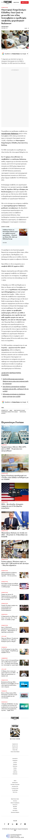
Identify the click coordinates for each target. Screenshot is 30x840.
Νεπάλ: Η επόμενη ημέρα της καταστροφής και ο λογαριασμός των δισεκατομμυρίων (9, 608)
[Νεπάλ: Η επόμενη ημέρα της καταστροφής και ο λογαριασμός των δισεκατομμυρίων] (24, 608)
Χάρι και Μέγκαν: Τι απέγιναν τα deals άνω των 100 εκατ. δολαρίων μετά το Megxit (9, 639)
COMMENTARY (4, 658)
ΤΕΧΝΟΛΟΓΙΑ (4, 647)
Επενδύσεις (15, 766)
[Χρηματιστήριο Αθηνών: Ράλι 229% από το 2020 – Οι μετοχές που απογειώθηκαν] (15, 434)
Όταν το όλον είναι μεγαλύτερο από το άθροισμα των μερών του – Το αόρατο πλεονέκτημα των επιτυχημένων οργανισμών (10, 662)
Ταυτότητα (15, 800)
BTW (15, 830)
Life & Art (15, 762)
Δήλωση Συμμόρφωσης (15, 802)
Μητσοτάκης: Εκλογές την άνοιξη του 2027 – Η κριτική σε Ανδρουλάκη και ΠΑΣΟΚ (14, 535)
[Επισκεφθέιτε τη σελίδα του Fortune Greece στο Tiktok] (20, 824)
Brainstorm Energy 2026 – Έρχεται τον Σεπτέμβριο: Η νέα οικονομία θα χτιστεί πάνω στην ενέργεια (10, 684)
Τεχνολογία (15, 764)
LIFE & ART (3, 636)
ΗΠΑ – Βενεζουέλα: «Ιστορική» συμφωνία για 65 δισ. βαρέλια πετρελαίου (12, 506)
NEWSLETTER (25, 2)
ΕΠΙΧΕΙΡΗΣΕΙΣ (4, 614)
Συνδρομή (15, 808)
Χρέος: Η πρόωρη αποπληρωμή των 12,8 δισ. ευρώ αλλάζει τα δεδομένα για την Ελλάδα (14, 477)
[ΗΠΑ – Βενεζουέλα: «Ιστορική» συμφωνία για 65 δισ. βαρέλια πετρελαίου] (15, 492)
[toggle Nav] (2, 2)
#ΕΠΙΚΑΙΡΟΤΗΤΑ (4, 410)
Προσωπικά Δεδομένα (15, 812)
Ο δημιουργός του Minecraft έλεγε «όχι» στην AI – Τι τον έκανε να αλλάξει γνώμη (9, 617)
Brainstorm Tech (15, 786)
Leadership (15, 771)
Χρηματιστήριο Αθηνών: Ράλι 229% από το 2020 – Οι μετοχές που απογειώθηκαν (13, 449)
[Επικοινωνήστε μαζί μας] (25, 824)
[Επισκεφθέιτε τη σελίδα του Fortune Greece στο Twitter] (8, 824)
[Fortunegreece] (8, 3)
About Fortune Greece (15, 798)
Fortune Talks (15, 749)
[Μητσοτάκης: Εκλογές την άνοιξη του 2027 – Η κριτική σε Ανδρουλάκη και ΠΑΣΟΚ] (15, 520)
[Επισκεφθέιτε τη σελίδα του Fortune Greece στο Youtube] (16, 824)
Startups (15, 768)
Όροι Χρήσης (15, 810)
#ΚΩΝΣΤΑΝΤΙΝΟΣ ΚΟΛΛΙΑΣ (19, 410)
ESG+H (15, 780)
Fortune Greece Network (15, 751)
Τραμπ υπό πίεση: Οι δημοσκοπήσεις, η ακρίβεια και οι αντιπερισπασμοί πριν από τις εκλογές (9, 597)
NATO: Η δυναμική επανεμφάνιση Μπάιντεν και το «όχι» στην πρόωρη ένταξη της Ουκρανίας (15, 381)
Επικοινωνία (15, 804)
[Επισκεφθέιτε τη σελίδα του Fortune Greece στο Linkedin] (12, 824)
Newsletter (15, 806)
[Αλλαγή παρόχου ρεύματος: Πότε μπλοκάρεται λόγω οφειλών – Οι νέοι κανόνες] (24, 575)
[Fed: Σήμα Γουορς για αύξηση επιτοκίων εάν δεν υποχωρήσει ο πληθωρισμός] (24, 586)
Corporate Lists (15, 744)
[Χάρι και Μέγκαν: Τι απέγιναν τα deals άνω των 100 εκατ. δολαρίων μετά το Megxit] (24, 641)
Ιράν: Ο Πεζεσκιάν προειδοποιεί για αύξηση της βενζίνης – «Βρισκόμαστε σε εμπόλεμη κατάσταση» (9, 629)
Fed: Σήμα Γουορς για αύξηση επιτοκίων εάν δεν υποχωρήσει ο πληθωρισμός (10, 585)
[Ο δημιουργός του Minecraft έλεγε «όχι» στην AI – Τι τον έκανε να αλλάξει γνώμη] (24, 619)
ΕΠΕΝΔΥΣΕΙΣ (4, 444)
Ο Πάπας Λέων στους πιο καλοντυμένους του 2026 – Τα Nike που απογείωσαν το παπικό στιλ (9, 673)
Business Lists (15, 746)
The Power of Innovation (15, 784)
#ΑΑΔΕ (11, 410)
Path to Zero (15, 792)
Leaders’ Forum (15, 747)
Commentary (15, 773)
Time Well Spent (15, 790)
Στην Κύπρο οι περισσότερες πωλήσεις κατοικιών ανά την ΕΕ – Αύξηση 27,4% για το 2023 (15, 389)
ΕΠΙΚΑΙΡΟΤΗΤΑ (4, 7)
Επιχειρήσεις (15, 760)
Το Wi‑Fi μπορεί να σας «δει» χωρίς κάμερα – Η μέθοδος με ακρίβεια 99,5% (9, 650)
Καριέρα (15, 770)
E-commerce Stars (15, 788)
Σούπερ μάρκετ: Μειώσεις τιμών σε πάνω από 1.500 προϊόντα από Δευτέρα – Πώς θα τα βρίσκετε (15, 563)
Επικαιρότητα (15, 758)
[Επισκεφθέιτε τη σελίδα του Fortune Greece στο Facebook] (4, 824)
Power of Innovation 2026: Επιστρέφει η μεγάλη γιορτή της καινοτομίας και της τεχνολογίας (9, 695)
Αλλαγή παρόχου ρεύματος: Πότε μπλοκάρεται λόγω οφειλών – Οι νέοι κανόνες (9, 574)
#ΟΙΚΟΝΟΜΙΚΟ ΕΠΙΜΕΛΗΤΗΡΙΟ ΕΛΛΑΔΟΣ (9, 411)
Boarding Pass (15, 782)
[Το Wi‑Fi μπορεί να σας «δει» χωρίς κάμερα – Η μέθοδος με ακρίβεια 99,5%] (24, 652)
